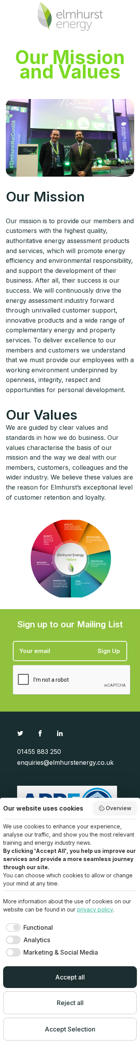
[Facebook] (41, 733)
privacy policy (95, 909)
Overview (118, 808)
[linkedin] (61, 733)
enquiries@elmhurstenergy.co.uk (65, 762)
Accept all (70, 977)
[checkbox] (28, 927)
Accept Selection (70, 1029)
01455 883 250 (39, 751)
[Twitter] (21, 733)
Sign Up (109, 651)
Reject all (70, 1003)
